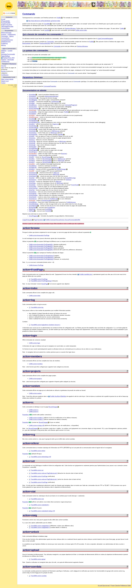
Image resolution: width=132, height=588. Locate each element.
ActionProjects (33, 152)
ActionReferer (33, 166)
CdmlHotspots (55, 101)
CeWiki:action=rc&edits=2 (36, 419)
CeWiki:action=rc (33, 410)
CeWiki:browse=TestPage (36, 265)
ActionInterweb (33, 134)
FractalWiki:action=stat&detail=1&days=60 (42, 511)
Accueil (3, 19)
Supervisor (56, 124)
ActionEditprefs (33, 120)
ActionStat (32, 181)
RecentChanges (46, 157)
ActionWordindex (33, 204)
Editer (129, 8)
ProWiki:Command (50, 220)
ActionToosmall (33, 188)
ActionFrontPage (33, 127)
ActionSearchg (33, 174)
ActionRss (32, 169)
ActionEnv (32, 124)
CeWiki (122, 28)
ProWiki (59, 17)
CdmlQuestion (55, 167)
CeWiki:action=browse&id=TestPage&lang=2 (41, 259)
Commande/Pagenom (71, 105)
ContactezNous (5, 28)
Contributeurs (5, 75)
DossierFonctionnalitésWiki (72, 220)
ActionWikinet (33, 202)
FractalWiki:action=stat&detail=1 (39, 505)
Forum (3, 52)
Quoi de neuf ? (106, 8)
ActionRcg (32, 160)
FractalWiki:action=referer (37, 450)
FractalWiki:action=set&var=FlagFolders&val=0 (43, 473)
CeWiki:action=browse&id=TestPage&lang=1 (41, 257)
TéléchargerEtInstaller (7, 26)
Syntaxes (3, 34)
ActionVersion (33, 199)
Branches (64, 153)
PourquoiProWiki (5, 23)
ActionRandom (33, 155)
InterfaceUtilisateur (70, 28)
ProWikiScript (53, 199)
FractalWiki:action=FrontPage (38, 279)
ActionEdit (32, 119)
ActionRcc (32, 159)
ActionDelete (32, 113)
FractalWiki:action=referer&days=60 (40, 456)
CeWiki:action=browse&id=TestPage (39, 235)
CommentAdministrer (7, 40)
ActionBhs (32, 101)
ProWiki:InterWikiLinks (85, 274)
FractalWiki (47, 24)
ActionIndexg (32, 133)
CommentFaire (5, 38)
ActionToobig (32, 186)
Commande (28, 14)
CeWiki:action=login (34, 343)
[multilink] (62, 18)
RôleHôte (63, 396)
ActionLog (31, 139)
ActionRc (31, 157)
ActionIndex (32, 129)
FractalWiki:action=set (36, 470)
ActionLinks (32, 138)
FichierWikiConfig (70, 178)
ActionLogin (32, 145)
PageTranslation (38, 220)
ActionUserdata (33, 195)
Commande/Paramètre (49, 86)
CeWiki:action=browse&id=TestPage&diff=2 (41, 246)
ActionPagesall (33, 150)
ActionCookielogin (34, 108)
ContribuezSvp (5, 61)
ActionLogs (32, 143)
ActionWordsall (33, 205)
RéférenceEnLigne (6, 32)
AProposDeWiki (5, 21)
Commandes (4, 36)
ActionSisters (32, 179)
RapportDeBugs (5, 56)
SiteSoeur (68, 179)
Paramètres (28, 77)
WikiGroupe (53, 133)
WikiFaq (3, 45)
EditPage (31, 211)
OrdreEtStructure (6, 41)
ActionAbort (32, 94)
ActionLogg (32, 141)
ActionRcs (32, 162)
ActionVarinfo (32, 197)
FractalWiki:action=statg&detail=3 (40, 527)
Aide (4, 48)
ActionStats (32, 185)
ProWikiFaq (4, 43)
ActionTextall (74, 185)
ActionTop (31, 190)
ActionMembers (33, 148)
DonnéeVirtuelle (46, 200)
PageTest (3, 59)
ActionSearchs (33, 176)
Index (2, 67)
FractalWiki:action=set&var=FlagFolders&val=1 (43, 479)
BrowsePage (32, 207)
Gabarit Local (5, 81)
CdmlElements (12, 34)
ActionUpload (32, 193)
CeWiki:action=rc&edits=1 (36, 417)
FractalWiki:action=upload (37, 559)
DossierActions (60, 220)
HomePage (44, 284)
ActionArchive (33, 98)
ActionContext (33, 106)
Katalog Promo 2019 (8, 58)
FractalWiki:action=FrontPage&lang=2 (41, 281)
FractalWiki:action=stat (37, 499)
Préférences (123, 8)
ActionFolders (33, 126)
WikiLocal (56, 172)
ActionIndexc (32, 131)
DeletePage (32, 209)
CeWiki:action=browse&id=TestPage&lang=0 (41, 255)
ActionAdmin (32, 96)
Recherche (13, 64)
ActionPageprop (33, 216)
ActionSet (31, 178)
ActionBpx (32, 103)
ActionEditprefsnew (34, 122)
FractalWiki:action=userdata (38, 576)
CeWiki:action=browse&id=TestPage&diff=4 (41, 249)
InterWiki (46, 30)
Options (11, 36)
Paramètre (25, 422)
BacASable (11, 59)
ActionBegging (33, 100)
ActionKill (31, 136)
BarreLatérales (26, 43)
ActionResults (33, 167)
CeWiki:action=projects (35, 378)
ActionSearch (32, 172)
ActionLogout (32, 146)
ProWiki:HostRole (55, 396)
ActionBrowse (33, 105)
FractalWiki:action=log (36, 307)
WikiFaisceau (56, 131)
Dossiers (3, 71)
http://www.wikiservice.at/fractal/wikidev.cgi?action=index (44, 21)
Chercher (3, 66)
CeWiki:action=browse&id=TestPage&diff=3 (41, 248)
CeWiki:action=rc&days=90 (36, 425)
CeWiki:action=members (36, 364)
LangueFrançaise (27, 220)
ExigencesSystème (6, 24)
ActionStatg (32, 183)
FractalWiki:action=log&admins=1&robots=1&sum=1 (45, 324)
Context (3, 83)
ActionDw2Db (32, 112)
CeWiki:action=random (35, 393)
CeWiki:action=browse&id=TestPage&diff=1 (41, 244)
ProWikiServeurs (71, 202)
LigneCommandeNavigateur (105, 38)
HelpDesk (3, 50)
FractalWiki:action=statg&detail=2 (40, 525)
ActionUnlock (32, 192)
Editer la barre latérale (7, 79)
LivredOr (10, 50)
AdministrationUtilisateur (51, 96)
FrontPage (37, 269)
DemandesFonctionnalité (8, 54)
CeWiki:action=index (81, 30)
